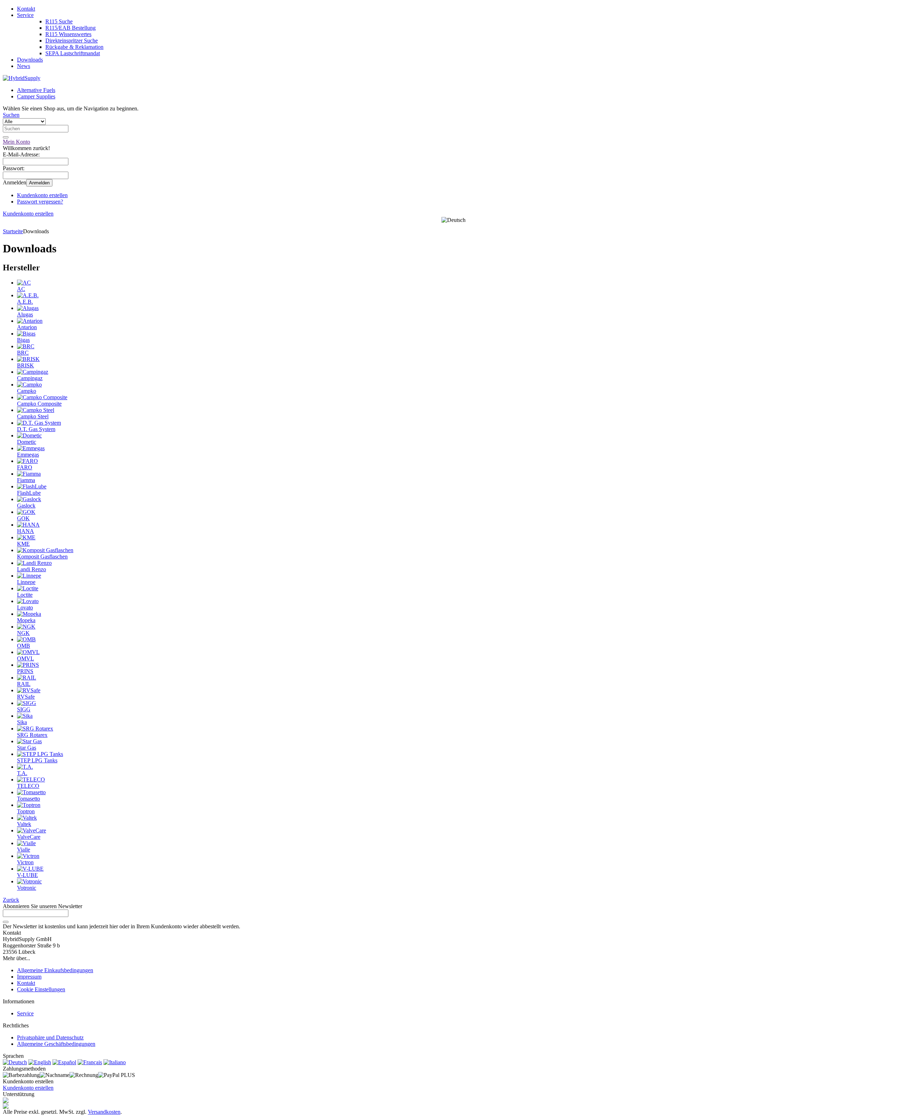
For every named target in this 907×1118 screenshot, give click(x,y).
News (23, 66)
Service (25, 15)
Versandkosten (104, 1112)
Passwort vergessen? (40, 202)
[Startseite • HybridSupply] (21, 78)
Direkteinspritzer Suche (71, 41)
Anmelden (39, 182)
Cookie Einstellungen (41, 989)
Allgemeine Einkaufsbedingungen (55, 970)
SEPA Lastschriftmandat (72, 53)
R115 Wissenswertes (68, 34)
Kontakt (26, 9)
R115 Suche (59, 21)
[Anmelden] (6, 922)
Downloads (30, 60)
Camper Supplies (36, 96)
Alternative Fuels (36, 90)
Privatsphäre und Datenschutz (50, 1037)
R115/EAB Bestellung (70, 28)
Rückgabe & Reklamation (74, 47)
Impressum (29, 977)
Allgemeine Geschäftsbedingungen (56, 1044)
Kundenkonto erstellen (42, 195)
